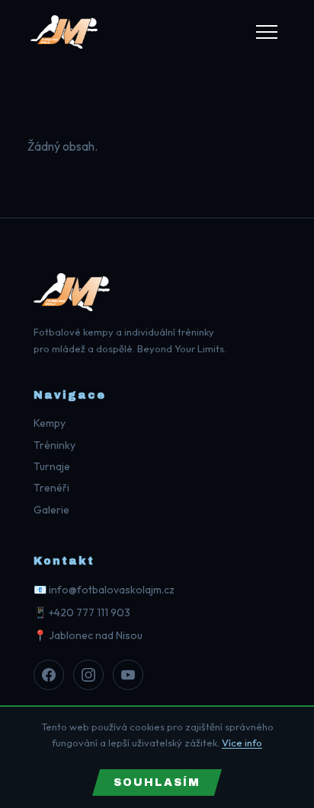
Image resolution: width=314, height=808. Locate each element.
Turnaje (52, 466)
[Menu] (267, 32)
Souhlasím (157, 782)
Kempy (50, 423)
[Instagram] (88, 675)
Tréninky (54, 445)
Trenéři (51, 488)
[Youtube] (128, 675)
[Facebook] (49, 675)
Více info (242, 742)
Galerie (51, 510)
